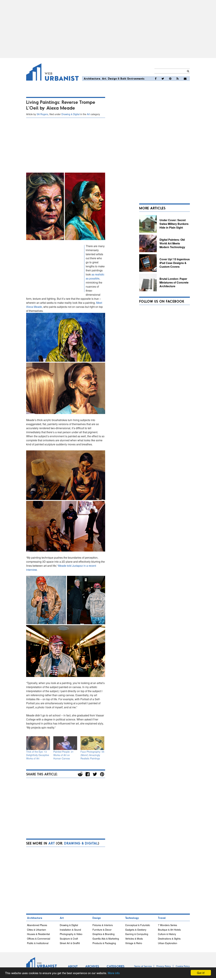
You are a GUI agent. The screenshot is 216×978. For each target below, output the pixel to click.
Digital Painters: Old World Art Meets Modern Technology (172, 243)
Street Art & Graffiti (70, 943)
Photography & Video (71, 934)
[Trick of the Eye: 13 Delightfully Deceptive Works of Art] (38, 743)
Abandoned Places (37, 925)
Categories (115, 966)
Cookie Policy (183, 966)
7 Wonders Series (167, 925)
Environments (136, 78)
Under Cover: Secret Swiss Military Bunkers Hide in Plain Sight (173, 223)
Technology (132, 917)
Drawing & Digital (70, 114)
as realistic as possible (95, 276)
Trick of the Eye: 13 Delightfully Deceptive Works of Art (37, 755)
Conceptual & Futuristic (137, 925)
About (73, 966)
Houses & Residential (38, 934)
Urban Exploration (167, 943)
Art (104, 78)
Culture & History (167, 934)
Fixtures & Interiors (102, 925)
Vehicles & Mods (134, 938)
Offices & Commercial (38, 938)
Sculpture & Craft (69, 938)
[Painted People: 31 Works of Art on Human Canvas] (65, 743)
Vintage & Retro (133, 943)
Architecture (92, 78)
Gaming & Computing (136, 934)
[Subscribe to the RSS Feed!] (177, 79)
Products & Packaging (104, 943)
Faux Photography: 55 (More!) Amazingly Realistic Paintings (92, 755)
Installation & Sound (70, 929)
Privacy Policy (163, 966)
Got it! (201, 973)
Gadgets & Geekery (135, 929)
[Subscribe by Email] (185, 79)
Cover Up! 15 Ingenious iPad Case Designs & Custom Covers (174, 262)
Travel (162, 917)
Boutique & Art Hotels (169, 929)
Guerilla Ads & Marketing (105, 938)
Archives (92, 966)
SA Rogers (42, 114)
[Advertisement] (108, 29)
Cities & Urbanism (36, 929)
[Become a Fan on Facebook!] (155, 79)
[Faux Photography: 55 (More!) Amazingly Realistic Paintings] (92, 743)
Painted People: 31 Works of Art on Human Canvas (63, 755)
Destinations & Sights (169, 938)
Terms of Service (143, 966)
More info (114, 973)
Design (112, 78)
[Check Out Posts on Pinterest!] (170, 79)
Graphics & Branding (103, 934)
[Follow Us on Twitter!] (163, 79)
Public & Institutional (37, 943)
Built (123, 78)
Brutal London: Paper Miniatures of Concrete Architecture (173, 282)
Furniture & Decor (102, 929)
